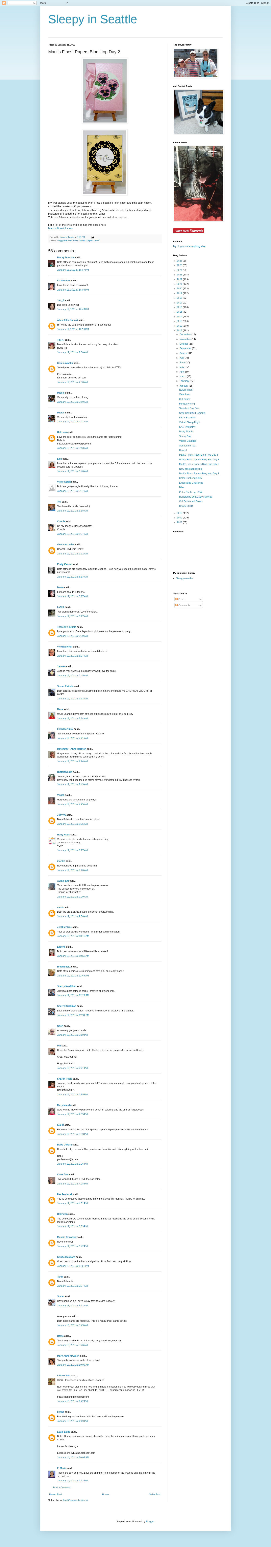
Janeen (61, 666)
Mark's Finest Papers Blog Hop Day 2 (199, 464)
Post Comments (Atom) (75, 1500)
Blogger (150, 1521)
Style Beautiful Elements (192, 413)
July (182, 357)
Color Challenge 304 (190, 492)
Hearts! (183, 450)
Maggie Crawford (66, 1237)
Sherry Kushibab (66, 986)
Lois (59, 458)
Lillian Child (63, 1375)
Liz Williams (63, 280)
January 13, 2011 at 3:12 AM (72, 1305)
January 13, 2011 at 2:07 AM (72, 1285)
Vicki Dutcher (64, 646)
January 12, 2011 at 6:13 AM (72, 576)
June (182, 362)
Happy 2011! (186, 506)
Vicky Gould (64, 481)
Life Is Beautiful (187, 417)
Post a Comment (62, 1487)
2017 (180, 302)
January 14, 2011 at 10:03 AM (73, 1457)
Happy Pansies (64, 240)
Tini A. (60, 339)
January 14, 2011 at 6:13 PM (72, 1480)
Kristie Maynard (66, 1257)
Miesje (60, 392)
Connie (61, 521)
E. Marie (61, 1468)
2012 (180, 325)
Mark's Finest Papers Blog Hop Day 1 (199, 473)
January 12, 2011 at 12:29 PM (73, 995)
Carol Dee (62, 1174)
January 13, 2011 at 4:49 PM (72, 1421)
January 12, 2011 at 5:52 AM (72, 553)
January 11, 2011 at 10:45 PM (73, 309)
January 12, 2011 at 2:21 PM (72, 1068)
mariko (61, 861)
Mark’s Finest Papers (60, 228)
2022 (180, 279)
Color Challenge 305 (190, 478)
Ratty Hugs (63, 834)
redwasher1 (64, 966)
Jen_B (60, 300)
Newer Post (55, 1494)
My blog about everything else (189, 246)
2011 (180, 330)
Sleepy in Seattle (92, 19)
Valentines (184, 394)
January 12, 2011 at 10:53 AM (73, 956)
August (184, 353)
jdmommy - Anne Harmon (71, 749)
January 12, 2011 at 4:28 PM (72, 1183)
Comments (184, 605)
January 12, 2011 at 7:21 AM (72, 738)
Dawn (60, 587)
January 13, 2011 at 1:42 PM (72, 1401)
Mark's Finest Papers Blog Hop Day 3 (199, 459)
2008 (180, 522)
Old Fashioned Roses (191, 501)
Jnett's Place (64, 927)
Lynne (60, 1412)
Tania (60, 1276)
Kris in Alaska (65, 363)
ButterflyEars (64, 772)
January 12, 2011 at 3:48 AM (72, 471)
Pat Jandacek (65, 1194)
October (184, 343)
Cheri (60, 1026)
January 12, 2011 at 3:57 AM (72, 491)
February (185, 381)
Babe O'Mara (64, 1144)
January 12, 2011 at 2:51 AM (72, 421)
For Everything (187, 403)
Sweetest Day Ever (189, 408)
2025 (180, 265)
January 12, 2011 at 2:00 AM (72, 352)
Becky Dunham (66, 257)
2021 (180, 284)
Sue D (60, 1125)
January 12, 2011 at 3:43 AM (72, 448)
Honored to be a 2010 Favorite (195, 496)
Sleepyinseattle (184, 578)
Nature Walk (185, 389)
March (183, 376)
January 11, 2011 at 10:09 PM (73, 289)
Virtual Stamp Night (189, 422)
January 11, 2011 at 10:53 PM (73, 329)
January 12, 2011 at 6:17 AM (72, 596)
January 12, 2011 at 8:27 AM (72, 850)
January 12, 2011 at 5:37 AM (72, 534)
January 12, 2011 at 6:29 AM (72, 636)
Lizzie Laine (63, 1431)
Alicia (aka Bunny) (67, 320)
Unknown (62, 432)
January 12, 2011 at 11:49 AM (73, 975)
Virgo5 (60, 795)
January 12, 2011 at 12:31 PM (73, 1015)
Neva (60, 709)
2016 (180, 307)
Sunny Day (185, 436)
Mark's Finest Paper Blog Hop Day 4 (198, 454)
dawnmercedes (66, 544)
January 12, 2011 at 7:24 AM (72, 761)
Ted (59, 501)
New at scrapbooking (190, 469)
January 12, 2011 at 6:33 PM (72, 1226)
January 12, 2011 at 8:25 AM (72, 824)
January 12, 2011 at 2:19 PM (72, 1035)
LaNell (60, 607)
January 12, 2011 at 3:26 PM (72, 1163)
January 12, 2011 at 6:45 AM (72, 675)
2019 (180, 293)
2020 (180, 288)
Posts (181, 599)
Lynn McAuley (65, 729)
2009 (180, 517)
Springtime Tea (187, 445)
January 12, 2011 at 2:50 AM (72, 402)
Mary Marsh (64, 1105)
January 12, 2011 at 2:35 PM (72, 1094)
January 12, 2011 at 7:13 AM (72, 698)
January (184, 385)
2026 (180, 260)
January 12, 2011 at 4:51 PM (72, 1203)
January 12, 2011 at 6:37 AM (72, 655)
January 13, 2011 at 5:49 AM (72, 1325)
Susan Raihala (65, 686)
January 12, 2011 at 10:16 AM (73, 936)
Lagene (61, 946)
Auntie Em (63, 880)
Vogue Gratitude (188, 440)
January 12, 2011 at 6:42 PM (72, 1246)
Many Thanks (186, 431)
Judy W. (61, 815)
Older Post (154, 1494)
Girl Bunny (184, 399)
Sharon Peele (64, 1078)
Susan (60, 1296)
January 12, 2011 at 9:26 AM (72, 870)
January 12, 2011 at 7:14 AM (72, 718)
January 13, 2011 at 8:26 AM (72, 1345)
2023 (180, 274)
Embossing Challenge (191, 482)
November (185, 339)
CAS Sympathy (187, 427)
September (186, 348)
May (182, 367)
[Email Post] (92, 237)
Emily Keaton (64, 564)
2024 (180, 270)
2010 (180, 513)
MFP (97, 240)
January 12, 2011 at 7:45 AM (72, 804)
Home (105, 1494)
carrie (60, 907)
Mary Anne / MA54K (68, 1355)
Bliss (181, 487)
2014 (180, 316)
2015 (180, 311)
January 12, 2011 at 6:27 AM (72, 616)
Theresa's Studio (66, 627)
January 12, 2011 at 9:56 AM (72, 916)
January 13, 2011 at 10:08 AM (73, 1364)
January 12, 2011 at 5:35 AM (72, 510)
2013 (180, 321)
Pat (59, 1045)
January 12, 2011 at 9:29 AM (72, 896)
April (182, 371)
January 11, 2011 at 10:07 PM (73, 269)
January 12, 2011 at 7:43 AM (72, 784)
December (185, 334)
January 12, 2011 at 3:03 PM (72, 1134)
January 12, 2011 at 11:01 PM (73, 1266)
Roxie (60, 1336)
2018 (180, 298)
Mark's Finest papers (83, 240)
